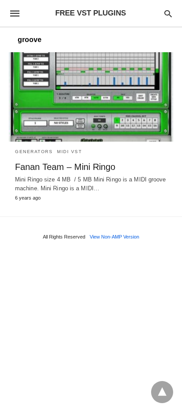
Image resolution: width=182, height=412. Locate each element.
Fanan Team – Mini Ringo (65, 167)
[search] (168, 13)
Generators (34, 151)
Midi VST (69, 151)
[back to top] (162, 392)
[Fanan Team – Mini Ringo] (91, 97)
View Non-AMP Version (114, 236)
